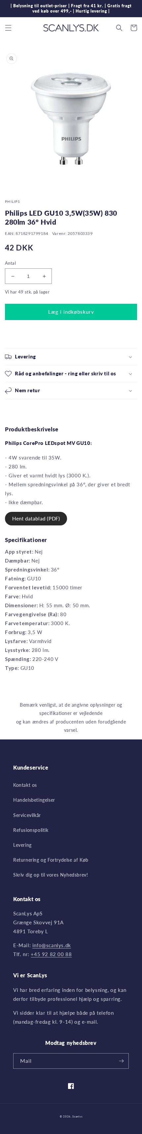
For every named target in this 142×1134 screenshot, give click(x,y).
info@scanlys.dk (51, 945)
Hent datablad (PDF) (36, 518)
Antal (10, 263)
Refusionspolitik (31, 830)
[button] (8, 28)
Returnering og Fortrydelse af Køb (51, 860)
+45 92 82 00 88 (51, 954)
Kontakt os (25, 785)
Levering (22, 845)
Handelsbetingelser (34, 800)
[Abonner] (121, 1061)
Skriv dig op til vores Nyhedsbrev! (50, 875)
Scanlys (77, 1116)
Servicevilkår (27, 815)
